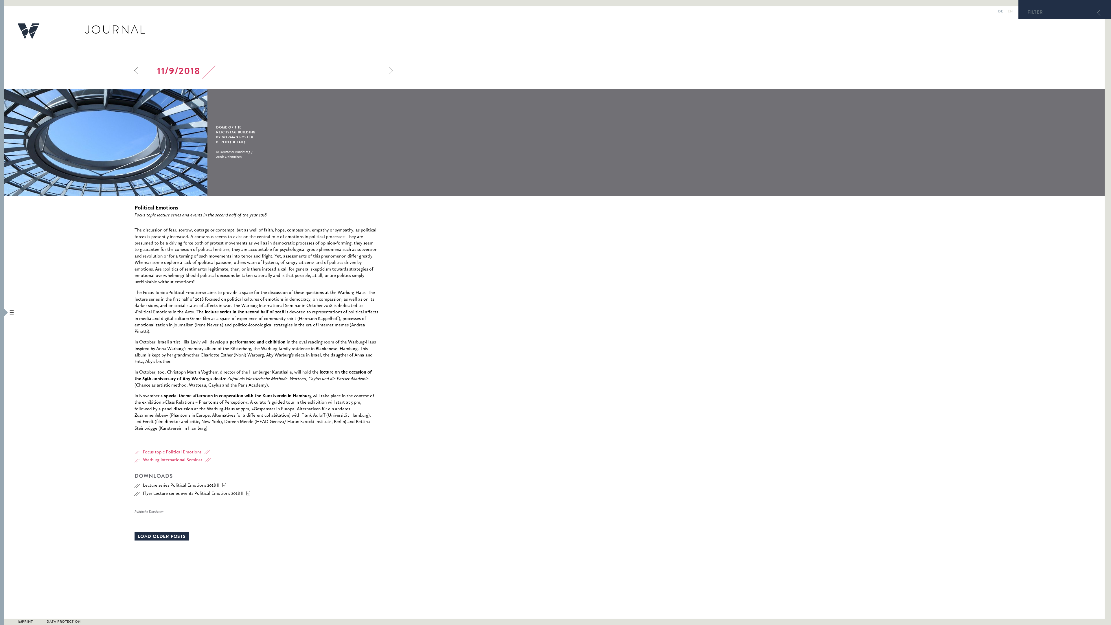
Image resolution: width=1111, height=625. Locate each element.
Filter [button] (1035, 12)
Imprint (25, 622)
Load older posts (162, 537)
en (1010, 12)
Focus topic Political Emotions (172, 452)
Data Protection (64, 622)
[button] (2, 312)
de (1000, 12)
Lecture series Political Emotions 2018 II (181, 485)
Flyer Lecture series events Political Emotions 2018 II (193, 493)
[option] (145, 142)
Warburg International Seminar (172, 460)
